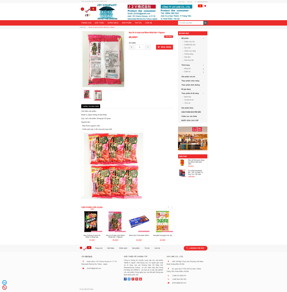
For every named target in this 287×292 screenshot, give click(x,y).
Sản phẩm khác (187, 108)
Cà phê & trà (189, 100)
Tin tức (147, 248)
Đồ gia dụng (186, 89)
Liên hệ (157, 248)
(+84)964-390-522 (196, 248)
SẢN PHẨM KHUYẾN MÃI (191, 112)
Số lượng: (132, 43)
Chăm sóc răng (190, 51)
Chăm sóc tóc (189, 42)
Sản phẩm (136, 248)
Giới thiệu (110, 248)
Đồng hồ (187, 69)
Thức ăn (187, 103)
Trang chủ (83, 27)
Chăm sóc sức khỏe (189, 116)
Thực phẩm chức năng (190, 81)
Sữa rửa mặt (189, 60)
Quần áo (187, 72)
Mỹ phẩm (185, 38)
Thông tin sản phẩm (91, 106)
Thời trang (185, 65)
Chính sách (123, 248)
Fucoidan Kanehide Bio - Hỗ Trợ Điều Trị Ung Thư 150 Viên (195, 172)
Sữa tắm (187, 57)
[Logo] (86, 248)
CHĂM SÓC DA (189, 45)
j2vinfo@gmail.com (94, 268)
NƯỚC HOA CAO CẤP (190, 120)
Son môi (187, 48)
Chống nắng (188, 54)
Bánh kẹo (187, 97)
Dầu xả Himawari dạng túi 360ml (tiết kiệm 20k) (196, 162)
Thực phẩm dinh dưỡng (190, 85)
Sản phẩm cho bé (188, 77)
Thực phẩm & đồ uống (190, 93)
